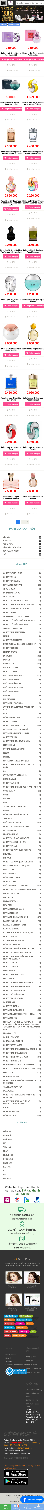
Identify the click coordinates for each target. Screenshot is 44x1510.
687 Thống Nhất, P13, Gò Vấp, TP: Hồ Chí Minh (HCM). (22, 1444)
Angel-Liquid (22, 597)
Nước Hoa (7, 541)
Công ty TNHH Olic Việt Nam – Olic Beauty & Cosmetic (22, 957)
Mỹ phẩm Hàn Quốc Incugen (22, 814)
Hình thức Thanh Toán (32, 1405)
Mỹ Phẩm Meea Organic (22, 909)
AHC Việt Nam (22, 589)
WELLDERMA (22, 1091)
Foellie (22, 757)
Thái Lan (7, 1147)
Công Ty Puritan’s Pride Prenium (22, 982)
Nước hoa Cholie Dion (22, 687)
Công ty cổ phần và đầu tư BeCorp (22, 620)
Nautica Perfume (22, 929)
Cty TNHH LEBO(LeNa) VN (22, 749)
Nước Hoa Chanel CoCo (22, 676)
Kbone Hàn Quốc (22, 834)
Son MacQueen (22, 881)
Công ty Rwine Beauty (22, 998)
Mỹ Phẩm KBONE (22, 830)
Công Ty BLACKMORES (22, 640)
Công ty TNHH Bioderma (22, 632)
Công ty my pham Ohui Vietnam (22, 952)
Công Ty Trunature (22, 1061)
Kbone (29, 1324)
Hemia (22, 803)
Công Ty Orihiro (22, 967)
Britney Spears (22, 652)
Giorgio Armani (22, 779)
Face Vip (19, 1324)
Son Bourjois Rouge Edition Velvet (22, 1065)
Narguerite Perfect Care (22, 925)
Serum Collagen (18, 1336)
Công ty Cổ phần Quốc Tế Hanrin (22, 862)
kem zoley (23, 1332)
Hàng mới (29, 1360)
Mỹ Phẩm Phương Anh (22, 585)
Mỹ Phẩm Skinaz (22, 1018)
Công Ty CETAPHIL (22, 672)
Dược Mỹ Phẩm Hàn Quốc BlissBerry (22, 644)
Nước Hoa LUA (22, 874)
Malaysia (7, 1179)
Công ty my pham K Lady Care (22, 826)
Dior (22, 713)
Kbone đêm (8, 1328)
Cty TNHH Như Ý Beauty (22, 941)
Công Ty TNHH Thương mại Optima (22, 605)
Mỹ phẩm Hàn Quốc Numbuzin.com (22, 948)
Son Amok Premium (22, 593)
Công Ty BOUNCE (22, 648)
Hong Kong (8, 1159)
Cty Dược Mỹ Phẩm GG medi (22, 775)
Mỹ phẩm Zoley (22, 1115)
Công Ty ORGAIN (22, 963)
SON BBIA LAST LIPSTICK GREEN (22, 616)
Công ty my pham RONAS (22, 990)
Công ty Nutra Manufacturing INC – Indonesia (22, 1096)
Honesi (22, 810)
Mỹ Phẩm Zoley (25, 1316)
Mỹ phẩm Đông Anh (22, 717)
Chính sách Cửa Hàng (34, 1389)
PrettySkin (22, 978)
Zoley (7, 1336)
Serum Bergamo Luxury (22, 628)
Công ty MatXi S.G (22, 783)
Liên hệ (8, 1358)
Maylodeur (22, 897)
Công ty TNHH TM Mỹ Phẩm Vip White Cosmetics (22, 1081)
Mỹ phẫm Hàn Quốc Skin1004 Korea (22, 1014)
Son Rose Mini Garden (22, 1041)
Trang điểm (8, 544)
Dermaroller (22, 699)
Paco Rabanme (22, 971)
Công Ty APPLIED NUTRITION (22, 601)
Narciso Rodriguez (22, 921)
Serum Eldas (22, 745)
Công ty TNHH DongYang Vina (22, 741)
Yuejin (22, 1108)
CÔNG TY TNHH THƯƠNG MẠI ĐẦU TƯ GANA (22, 766)
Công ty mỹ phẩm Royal (22, 994)
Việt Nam (7, 1131)
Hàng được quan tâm (34, 1368)
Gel (33, 1332)
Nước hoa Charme (22, 679)
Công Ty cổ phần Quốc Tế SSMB (22, 850)
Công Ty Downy (22, 721)
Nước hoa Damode (22, 691)
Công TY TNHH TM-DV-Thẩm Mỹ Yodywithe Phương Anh (22, 1102)
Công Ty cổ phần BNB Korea (22, 624)
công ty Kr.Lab (22, 846)
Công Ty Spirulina (22, 581)
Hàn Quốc (7, 1135)
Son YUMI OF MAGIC (22, 1111)
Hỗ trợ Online (11, 1354)
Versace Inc (22, 1073)
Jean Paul (22, 818)
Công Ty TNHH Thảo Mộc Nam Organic (22, 1049)
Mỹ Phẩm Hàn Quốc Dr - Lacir (22, 733)
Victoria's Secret (22, 1077)
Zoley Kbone (21, 1328)
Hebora (22, 799)
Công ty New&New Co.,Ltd (22, 725)
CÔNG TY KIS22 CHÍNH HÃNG (22, 842)
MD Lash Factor (22, 901)
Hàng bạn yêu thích (33, 1372)
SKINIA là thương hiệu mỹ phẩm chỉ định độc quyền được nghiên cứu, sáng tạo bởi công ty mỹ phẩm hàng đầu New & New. (22, 1025)
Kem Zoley (8, 1324)
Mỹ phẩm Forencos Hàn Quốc (22, 761)
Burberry (22, 656)
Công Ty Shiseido (22, 1006)
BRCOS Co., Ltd (22, 1033)
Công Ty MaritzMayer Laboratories (22, 889)
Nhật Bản (7, 1139)
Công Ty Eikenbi (22, 737)
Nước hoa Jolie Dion (22, 822)
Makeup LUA (22, 870)
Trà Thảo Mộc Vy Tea (22, 1087)
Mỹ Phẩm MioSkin (22, 913)
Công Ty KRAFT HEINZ (22, 573)
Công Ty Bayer (22, 612)
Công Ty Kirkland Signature (22, 838)
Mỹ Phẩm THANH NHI (22, 944)
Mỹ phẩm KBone (10, 1316)
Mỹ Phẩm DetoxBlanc (22, 703)
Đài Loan (7, 1167)
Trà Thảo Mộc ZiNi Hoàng (22, 807)
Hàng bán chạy (31, 1364)
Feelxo (22, 753)
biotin (22, 636)
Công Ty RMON (22, 577)
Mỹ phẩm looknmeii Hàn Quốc (22, 866)
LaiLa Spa (22, 854)
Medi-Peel (22, 905)
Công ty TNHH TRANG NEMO (22, 1053)
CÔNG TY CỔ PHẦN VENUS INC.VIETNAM (22, 1069)
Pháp (5, 1151)
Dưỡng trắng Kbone (23, 1320)
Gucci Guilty (22, 791)
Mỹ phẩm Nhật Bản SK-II (22, 1010)
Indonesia (7, 1163)
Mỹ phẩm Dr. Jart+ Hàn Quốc (22, 729)
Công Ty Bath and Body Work (22, 609)
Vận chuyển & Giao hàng (33, 1394)
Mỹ (4, 1143)
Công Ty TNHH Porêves (22, 975)
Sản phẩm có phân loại (12, 59)
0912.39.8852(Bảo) (25, 1448)
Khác (5, 554)
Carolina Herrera (22, 668)
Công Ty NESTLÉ (22, 937)
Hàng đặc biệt (31, 1356)
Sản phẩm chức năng (12, 547)
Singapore (8, 1155)
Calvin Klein (22, 664)
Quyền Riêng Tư (32, 1400)
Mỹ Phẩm (6, 537)
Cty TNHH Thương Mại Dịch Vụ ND (22, 933)
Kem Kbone (8, 1320)
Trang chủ (3, 24)
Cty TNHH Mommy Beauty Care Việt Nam (22, 708)
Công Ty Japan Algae (22, 1045)
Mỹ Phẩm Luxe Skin (22, 877)
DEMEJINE (22, 695)
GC (22, 771)
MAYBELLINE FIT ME (22, 893)
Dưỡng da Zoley (10, 1332)
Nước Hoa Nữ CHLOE (22, 683)
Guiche (22, 795)
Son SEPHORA (22, 1002)
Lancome (22, 858)
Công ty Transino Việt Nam (22, 1057)
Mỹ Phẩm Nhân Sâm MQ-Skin (22, 917)
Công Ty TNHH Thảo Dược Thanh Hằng (22, 787)
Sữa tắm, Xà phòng (11, 551)
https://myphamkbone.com (16, 1365)
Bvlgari (22, 660)
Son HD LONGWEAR (22, 1037)
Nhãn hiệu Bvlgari (14, 24)
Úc (4, 1175)
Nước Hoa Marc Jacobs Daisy (22, 885)
